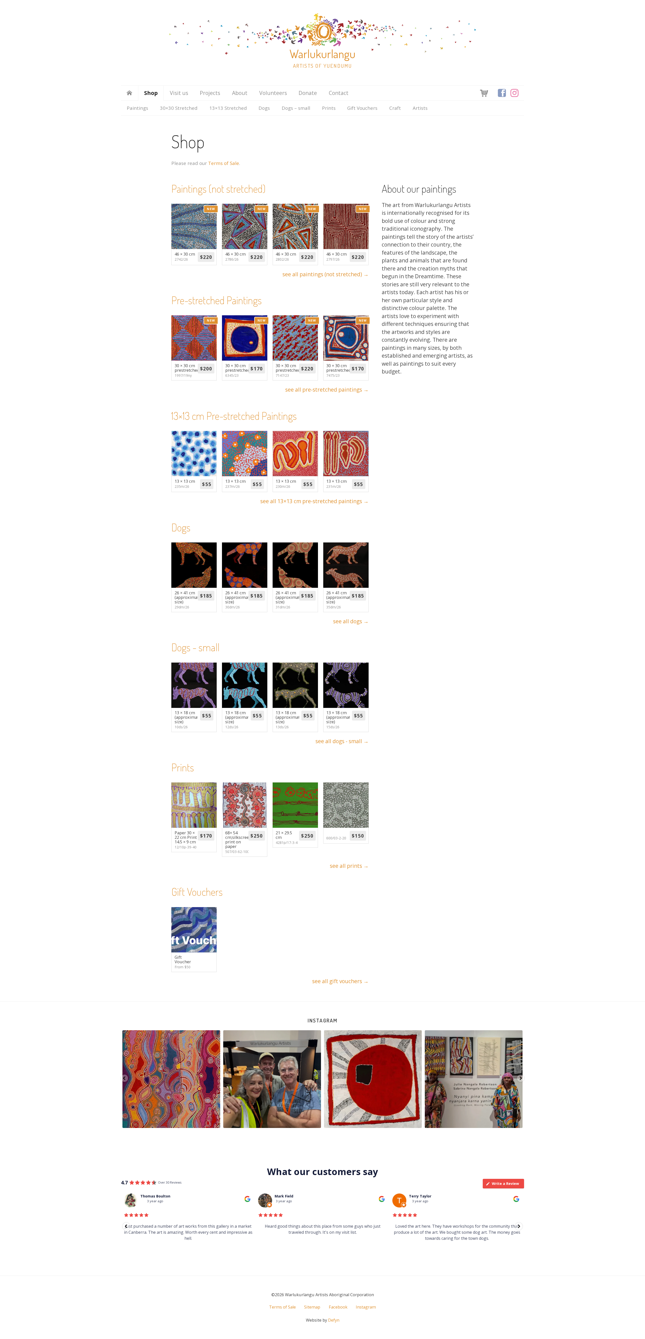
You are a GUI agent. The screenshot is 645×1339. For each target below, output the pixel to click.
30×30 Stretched (179, 108)
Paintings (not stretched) (218, 188)
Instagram (322, 1020)
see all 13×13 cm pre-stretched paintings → (314, 501)
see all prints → (349, 865)
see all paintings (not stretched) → (325, 274)
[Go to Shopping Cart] (484, 93)
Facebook (338, 1307)
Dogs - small (195, 647)
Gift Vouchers (362, 108)
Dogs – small (296, 108)
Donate (308, 92)
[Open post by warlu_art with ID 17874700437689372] (373, 1079)
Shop (151, 92)
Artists (420, 108)
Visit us (179, 92)
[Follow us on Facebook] (502, 93)
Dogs (264, 108)
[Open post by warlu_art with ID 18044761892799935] (474, 1079)
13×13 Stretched (228, 108)
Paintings (137, 108)
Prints (329, 108)
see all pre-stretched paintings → (327, 389)
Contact (338, 92)
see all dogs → (351, 621)
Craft (395, 108)
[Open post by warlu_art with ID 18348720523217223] (272, 1079)
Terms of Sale (223, 163)
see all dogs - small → (342, 741)
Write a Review (505, 1183)
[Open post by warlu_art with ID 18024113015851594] (171, 1079)
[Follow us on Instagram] (514, 93)
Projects (210, 92)
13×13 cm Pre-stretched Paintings (234, 415)
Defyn (333, 1320)
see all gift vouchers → (340, 981)
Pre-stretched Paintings (216, 300)
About (239, 92)
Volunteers (273, 92)
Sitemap (312, 1307)
